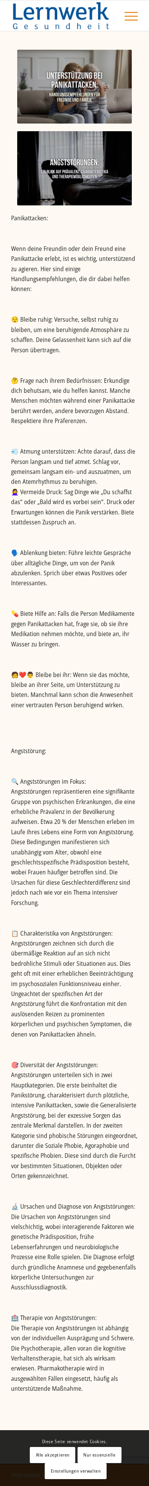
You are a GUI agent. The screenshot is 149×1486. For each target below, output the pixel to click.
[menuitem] (127, 15)
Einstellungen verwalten (76, 1471)
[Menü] (127, 15)
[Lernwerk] (61, 15)
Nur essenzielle (99, 1455)
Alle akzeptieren (53, 1455)
